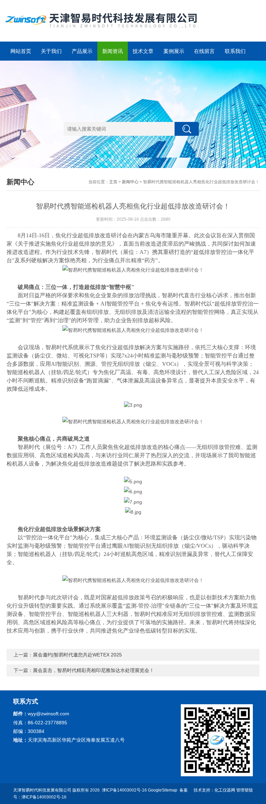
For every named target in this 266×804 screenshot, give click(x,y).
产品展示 (82, 51)
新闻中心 (130, 181)
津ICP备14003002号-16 (124, 790)
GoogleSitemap (162, 790)
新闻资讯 (112, 51)
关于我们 (51, 51)
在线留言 (204, 51)
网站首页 (20, 51)
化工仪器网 (224, 790)
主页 (113, 181)
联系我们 (235, 51)
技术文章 (143, 51)
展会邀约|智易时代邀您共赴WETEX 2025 (77, 654)
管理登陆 (244, 790)
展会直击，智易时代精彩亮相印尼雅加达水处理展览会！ (93, 670)
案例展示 (173, 51)
